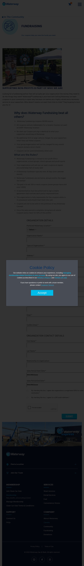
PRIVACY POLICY (44, 278)
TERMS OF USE (61, 278)
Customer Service (47, 285)
